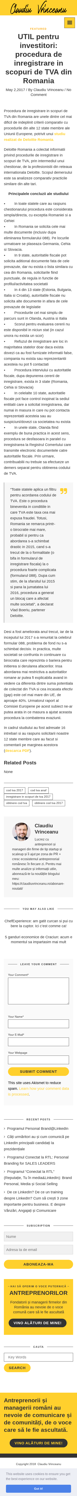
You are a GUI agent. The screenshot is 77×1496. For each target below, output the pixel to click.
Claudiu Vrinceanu (48, 90)
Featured (38, 28)
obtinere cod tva (16, 803)
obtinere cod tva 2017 (48, 803)
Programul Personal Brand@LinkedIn (37, 1129)
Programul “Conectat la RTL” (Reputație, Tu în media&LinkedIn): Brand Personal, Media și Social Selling (38, 1178)
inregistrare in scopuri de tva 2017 (28, 796)
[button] (59, 1479)
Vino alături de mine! (38, 1323)
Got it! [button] (38, 1488)
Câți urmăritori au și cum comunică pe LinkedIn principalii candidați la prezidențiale (36, 1143)
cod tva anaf (38, 790)
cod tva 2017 (14, 790)
